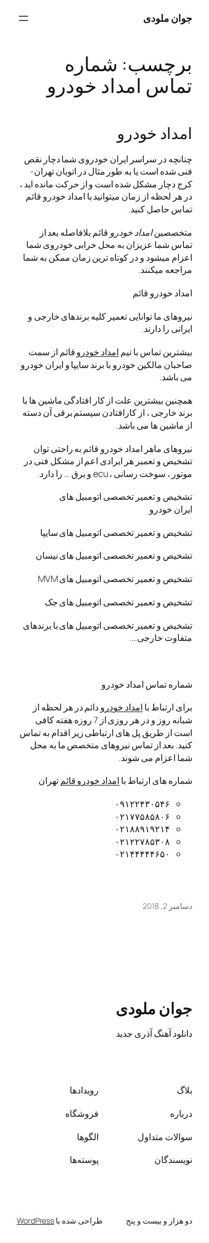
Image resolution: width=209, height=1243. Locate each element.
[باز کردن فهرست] (23, 18)
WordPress (35, 1220)
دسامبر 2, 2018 (167, 906)
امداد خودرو (154, 133)
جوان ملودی (168, 17)
